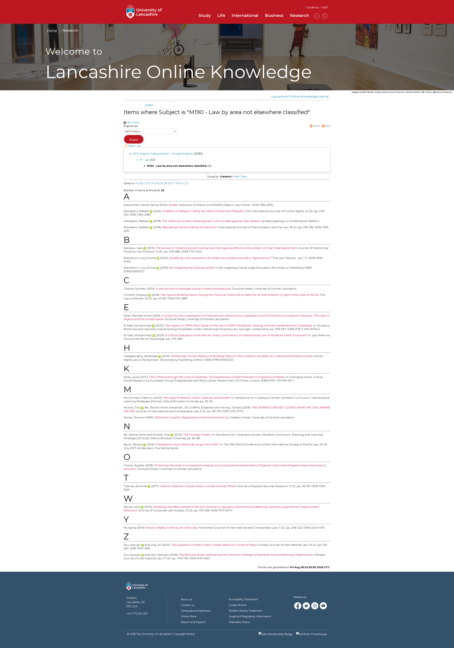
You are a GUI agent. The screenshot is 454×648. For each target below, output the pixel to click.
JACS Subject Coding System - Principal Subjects (163, 153)
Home (52, 30)
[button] (133, 139)
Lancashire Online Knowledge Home (300, 96)
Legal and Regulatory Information (250, 616)
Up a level (132, 122)
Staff (325, 7)
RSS (327, 126)
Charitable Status (239, 622)
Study (205, 15)
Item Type (240, 176)
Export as (131, 126)
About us (186, 599)
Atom (316, 126)
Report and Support (193, 622)
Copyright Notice (184, 634)
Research (299, 15)
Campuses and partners (195, 610)
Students (312, 7)
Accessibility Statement (243, 599)
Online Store (188, 616)
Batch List (134, 145)
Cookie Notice (237, 605)
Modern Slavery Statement (245, 610)
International (245, 15)
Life (221, 15)
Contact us (187, 605)
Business (274, 15)
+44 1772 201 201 (137, 613)
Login (149, 105)
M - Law (145, 159)
